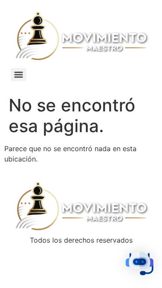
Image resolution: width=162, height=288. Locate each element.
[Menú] (18, 74)
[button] (139, 265)
